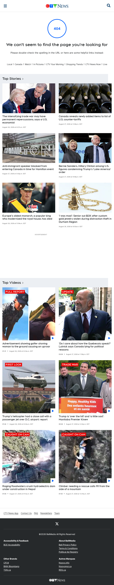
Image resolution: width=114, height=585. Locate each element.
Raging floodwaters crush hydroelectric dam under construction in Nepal (28, 488)
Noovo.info (64, 562)
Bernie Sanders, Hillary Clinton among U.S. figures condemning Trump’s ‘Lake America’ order (85, 169)
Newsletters (46, 513)
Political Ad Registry (68, 552)
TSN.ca (7, 570)
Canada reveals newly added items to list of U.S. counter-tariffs (85, 118)
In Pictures (38, 64)
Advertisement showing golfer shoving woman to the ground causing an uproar (26, 345)
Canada (18, 64)
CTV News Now (93, 64)
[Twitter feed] (57, 523)
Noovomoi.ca (65, 566)
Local (9, 64)
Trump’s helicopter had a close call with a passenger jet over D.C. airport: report (26, 418)
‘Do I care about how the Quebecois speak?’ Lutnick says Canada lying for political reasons (85, 346)
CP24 (6, 562)
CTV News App (11, 513)
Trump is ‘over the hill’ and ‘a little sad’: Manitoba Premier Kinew (81, 418)
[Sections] (5, 6)
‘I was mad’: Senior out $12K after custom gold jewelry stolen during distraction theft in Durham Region (85, 218)
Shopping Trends (74, 64)
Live (105, 64)
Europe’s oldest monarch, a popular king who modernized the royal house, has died (27, 217)
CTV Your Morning (55, 64)
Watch (28, 64)
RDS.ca (62, 570)
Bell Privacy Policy (67, 544)
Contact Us (26, 513)
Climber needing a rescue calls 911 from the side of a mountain (84, 488)
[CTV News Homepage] (57, 6)
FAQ (36, 513)
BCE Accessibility (12, 544)
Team (57, 513)
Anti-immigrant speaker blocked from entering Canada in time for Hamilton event (28, 168)
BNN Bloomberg (11, 566)
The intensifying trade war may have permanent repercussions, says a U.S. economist (24, 119)
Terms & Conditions (68, 548)
